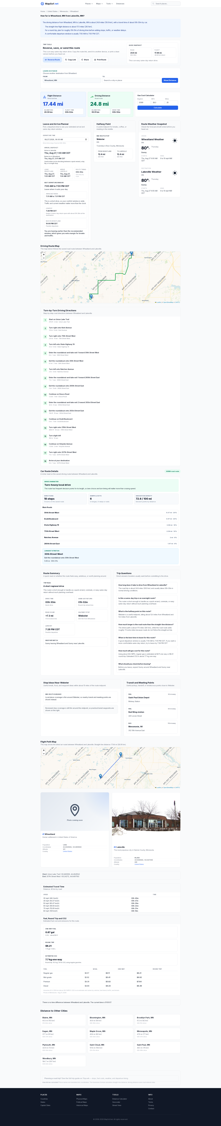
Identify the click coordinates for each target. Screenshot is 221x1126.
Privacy (151, 1105)
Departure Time (49, 135)
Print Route (101, 60)
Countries (44, 1099)
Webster (101, 139)
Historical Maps (82, 1105)
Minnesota (64, 11)
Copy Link (72, 60)
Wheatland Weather (152, 139)
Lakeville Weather (151, 171)
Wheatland (74, 11)
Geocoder (116, 1102)
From (45, 76)
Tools (108, 4)
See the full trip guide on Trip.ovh (76, 1078)
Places (88, 4)
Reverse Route (54, 60)
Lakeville (121, 847)
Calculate (158, 108)
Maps (98, 4)
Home (43, 11)
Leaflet (158, 302)
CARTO (177, 302)
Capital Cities (45, 1105)
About (150, 1099)
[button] (91, 296)
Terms (150, 1102)
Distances (120, 4)
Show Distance (170, 80)
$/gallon (140, 99)
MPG (153, 99)
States (43, 1102)
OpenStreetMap (168, 302)
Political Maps (81, 1102)
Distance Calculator (119, 1099)
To (103, 76)
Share (86, 60)
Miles (167, 99)
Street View (116, 1105)
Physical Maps (81, 1099)
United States (52, 11)
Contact (151, 1109)
